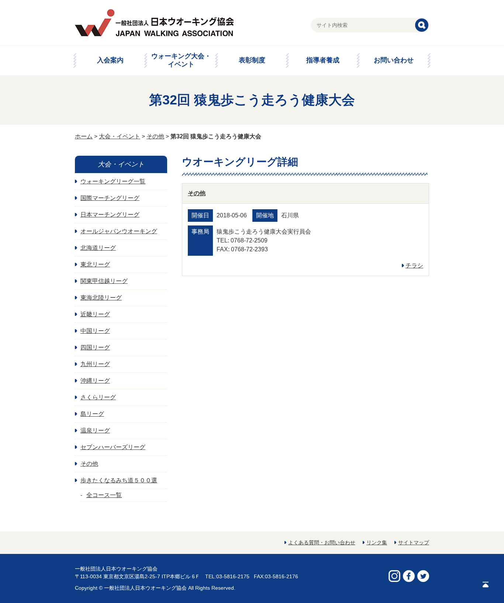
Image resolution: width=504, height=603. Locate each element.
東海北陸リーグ (101, 297)
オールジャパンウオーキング (118, 231)
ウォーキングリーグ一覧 (112, 181)
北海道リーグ (98, 248)
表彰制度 (252, 60)
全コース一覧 (104, 495)
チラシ (414, 265)
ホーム (84, 136)
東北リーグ (95, 264)
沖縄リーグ (95, 381)
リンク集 (376, 542)
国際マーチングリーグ (109, 198)
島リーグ (92, 414)
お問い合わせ (394, 60)
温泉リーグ (95, 430)
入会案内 (110, 60)
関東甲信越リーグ (104, 281)
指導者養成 (322, 60)
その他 (155, 136)
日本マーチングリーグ (109, 214)
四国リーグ (95, 347)
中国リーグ (95, 331)
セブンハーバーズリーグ (112, 447)
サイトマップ (413, 542)
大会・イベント (119, 136)
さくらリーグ (98, 397)
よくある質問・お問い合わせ (321, 542)
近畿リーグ (95, 314)
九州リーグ (95, 364)
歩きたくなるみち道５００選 (118, 480)
